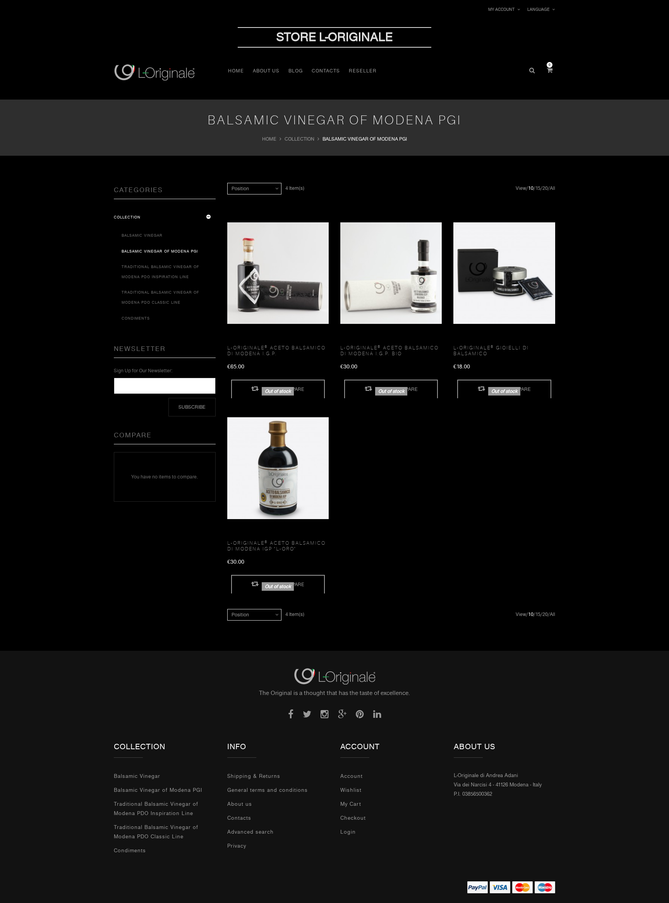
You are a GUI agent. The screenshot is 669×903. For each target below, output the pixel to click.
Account (351, 776)
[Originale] (334, 676)
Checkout (353, 818)
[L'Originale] (169, 72)
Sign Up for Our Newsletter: (143, 371)
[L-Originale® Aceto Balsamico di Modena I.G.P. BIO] (391, 273)
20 (545, 188)
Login (348, 832)
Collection (299, 139)
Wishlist (351, 790)
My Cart (350, 804)
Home (269, 139)
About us (239, 804)
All (552, 188)
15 (537, 188)
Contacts (239, 818)
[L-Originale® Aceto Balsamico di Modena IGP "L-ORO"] (278, 468)
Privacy (236, 846)
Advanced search (250, 832)
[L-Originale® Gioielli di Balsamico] (504, 273)
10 (530, 188)
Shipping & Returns (253, 776)
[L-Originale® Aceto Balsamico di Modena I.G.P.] (278, 273)
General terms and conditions (267, 790)
